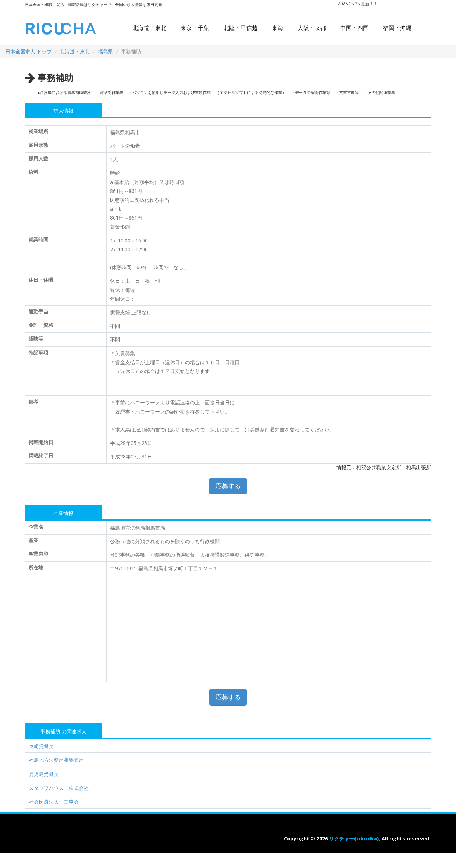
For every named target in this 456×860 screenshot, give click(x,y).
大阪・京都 (311, 28)
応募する (228, 486)
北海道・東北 (149, 28)
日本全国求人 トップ (28, 51)
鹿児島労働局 (44, 774)
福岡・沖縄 (397, 28)
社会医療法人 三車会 (54, 801)
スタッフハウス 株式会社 (59, 788)
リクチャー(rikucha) (354, 838)
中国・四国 (354, 28)
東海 (277, 28)
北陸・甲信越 (240, 28)
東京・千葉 (195, 28)
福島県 (105, 51)
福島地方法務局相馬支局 (56, 759)
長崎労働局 (41, 746)
